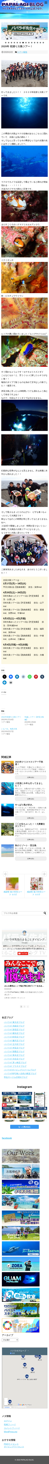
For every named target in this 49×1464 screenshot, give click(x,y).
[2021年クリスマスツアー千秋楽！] (7, 767)
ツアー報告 (22, 52)
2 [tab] (8, 42)
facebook (7, 1138)
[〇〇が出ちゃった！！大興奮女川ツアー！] (7, 829)
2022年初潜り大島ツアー (11, 717)
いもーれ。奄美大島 (9, 729)
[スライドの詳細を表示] (24, 31)
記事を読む (30, 777)
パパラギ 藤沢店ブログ (14, 1041)
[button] (4, 980)
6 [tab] (20, 42)
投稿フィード (10, 1424)
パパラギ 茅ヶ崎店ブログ (15, 1063)
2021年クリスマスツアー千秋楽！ (29, 763)
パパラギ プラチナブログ (15, 1066)
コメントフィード (12, 1428)
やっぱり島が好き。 (24, 805)
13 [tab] (40, 42)
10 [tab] (31, 42)
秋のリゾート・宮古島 (25, 845)
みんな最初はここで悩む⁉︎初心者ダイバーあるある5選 (24, 986)
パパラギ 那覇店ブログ (14, 1052)
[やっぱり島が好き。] (7, 810)
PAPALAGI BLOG (27, 1460)
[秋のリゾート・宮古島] (7, 850)
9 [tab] (29, 42)
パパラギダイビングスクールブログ (20, 1070)
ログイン (8, 1421)
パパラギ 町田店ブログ (14, 1037)
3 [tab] (11, 42)
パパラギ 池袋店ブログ (14, 1026)
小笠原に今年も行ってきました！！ (29, 784)
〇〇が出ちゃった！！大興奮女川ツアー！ (30, 825)
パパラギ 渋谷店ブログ (14, 1059)
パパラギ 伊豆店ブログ (14, 1048)
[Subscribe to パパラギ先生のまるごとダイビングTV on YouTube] (25, 953)
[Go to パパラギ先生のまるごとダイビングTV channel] (24, 933)
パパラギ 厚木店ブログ (14, 1055)
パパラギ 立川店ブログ (14, 1044)
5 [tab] (17, 42)
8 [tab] (26, 42)
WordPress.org (10, 1432)
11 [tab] (34, 42)
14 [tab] (43, 42)
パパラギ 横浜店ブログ (14, 1033)
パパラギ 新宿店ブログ (14, 1030)
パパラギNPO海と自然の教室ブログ (20, 1073)
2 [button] (24, 1006)
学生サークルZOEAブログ (16, 1077)
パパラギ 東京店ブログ (14, 1022)
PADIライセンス (11, 1444)
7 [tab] (23, 42)
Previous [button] (4, 30)
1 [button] (21, 1006)
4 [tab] (14, 42)
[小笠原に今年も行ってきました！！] (7, 788)
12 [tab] (37, 42)
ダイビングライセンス (14, 1447)
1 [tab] (5, 42)
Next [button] (44, 30)
